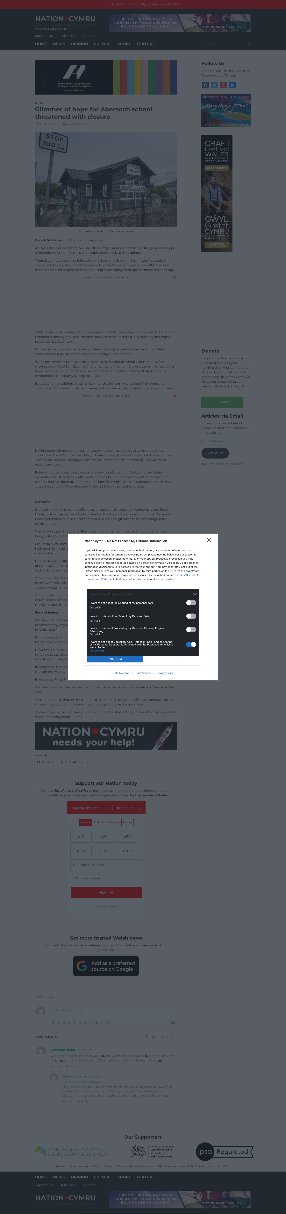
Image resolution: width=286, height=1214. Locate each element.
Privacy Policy (165, 672)
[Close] (210, 541)
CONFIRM (115, 659)
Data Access (143, 672)
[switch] (191, 602)
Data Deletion (121, 672)
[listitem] (143, 594)
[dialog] (143, 607)
